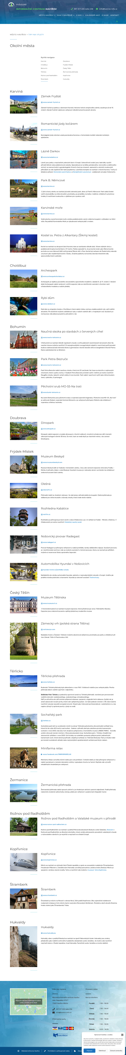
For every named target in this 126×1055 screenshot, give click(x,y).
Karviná (43, 61)
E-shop (105, 15)
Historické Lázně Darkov (62, 172)
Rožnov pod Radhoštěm (49, 75)
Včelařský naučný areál (73, 522)
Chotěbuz (44, 65)
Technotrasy (94, 577)
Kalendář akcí (92, 15)
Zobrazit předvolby (116, 1051)
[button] (122, 1035)
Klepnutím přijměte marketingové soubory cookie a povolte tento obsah (28, 1002)
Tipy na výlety (36, 35)
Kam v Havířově (65, 15)
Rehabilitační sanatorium (82, 172)
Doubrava (66, 61)
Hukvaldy (66, 79)
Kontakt (115, 15)
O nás (79, 15)
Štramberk (44, 79)
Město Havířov (46, 15)
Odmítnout (102, 1051)
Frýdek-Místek (68, 65)
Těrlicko (43, 72)
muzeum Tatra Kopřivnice (97, 870)
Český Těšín (67, 68)
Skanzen (110, 830)
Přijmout (89, 1051)
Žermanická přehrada (70, 72)
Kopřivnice (66, 75)
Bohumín (44, 68)
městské (21, 4)
